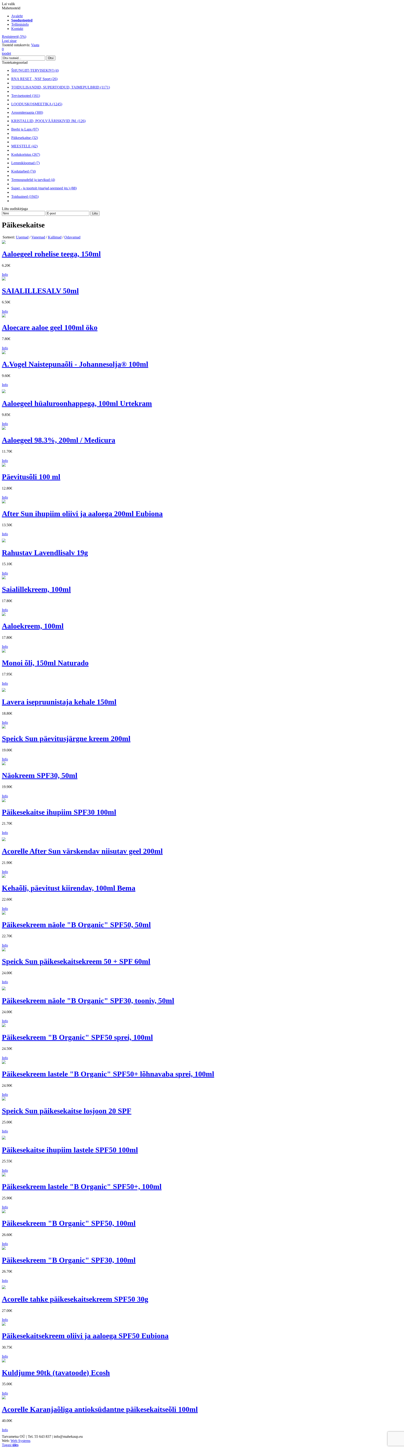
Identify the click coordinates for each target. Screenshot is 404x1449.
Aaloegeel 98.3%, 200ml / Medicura (58, 440)
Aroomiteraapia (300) (27, 112)
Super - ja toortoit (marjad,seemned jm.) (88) (44, 188)
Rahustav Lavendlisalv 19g (45, 552)
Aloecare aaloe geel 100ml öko (49, 327)
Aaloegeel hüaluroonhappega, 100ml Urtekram (77, 403)
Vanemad (38, 237)
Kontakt (17, 29)
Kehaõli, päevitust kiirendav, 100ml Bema (68, 888)
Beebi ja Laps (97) (25, 129)
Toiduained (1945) (25, 197)
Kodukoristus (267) (25, 154)
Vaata (35, 45)
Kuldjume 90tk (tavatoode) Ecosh (56, 1372)
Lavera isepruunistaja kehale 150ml (59, 702)
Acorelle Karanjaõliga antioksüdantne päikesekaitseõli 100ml (100, 1409)
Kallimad (54, 237)
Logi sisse (9, 41)
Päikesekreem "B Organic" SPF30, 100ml (69, 1260)
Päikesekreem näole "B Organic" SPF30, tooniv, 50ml (88, 1000)
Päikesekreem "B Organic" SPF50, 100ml (69, 1223)
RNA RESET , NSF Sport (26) (34, 79)
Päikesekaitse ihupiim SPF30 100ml (59, 812)
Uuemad (22, 237)
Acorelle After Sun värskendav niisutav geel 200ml (82, 851)
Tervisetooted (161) (25, 96)
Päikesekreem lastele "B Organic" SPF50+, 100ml (82, 1186)
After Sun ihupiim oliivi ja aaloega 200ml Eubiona (82, 513)
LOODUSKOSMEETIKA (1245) (36, 104)
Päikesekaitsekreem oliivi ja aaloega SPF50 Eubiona (85, 1336)
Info (5, 275)
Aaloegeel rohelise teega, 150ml (51, 254)
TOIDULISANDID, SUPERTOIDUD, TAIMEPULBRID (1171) (60, 87)
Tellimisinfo (20, 24)
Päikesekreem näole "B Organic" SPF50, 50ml (76, 924)
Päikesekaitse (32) (24, 138)
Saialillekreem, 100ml (36, 589)
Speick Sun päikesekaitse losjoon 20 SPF (66, 1111)
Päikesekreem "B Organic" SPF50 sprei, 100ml (77, 1037)
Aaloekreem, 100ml (33, 626)
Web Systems (20, 1441)
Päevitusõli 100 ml (31, 476)
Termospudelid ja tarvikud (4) (33, 180)
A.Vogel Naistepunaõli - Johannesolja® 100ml (75, 364)
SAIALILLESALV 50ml (40, 291)
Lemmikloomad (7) (25, 163)
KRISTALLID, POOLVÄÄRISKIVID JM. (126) (48, 121)
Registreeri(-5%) (14, 37)
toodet (6, 51)
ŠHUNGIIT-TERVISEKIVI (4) (35, 70)
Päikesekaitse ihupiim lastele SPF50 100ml (70, 1150)
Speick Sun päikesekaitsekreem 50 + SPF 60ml (76, 961)
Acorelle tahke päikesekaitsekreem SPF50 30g (75, 1299)
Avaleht (17, 16)
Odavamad (72, 237)
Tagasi (10, 1445)
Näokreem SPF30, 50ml (39, 775)
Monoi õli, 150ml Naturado (45, 663)
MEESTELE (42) (24, 146)
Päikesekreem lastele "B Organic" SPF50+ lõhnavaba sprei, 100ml (108, 1074)
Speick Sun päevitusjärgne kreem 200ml (66, 738)
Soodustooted (21, 20)
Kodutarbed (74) (23, 171)
